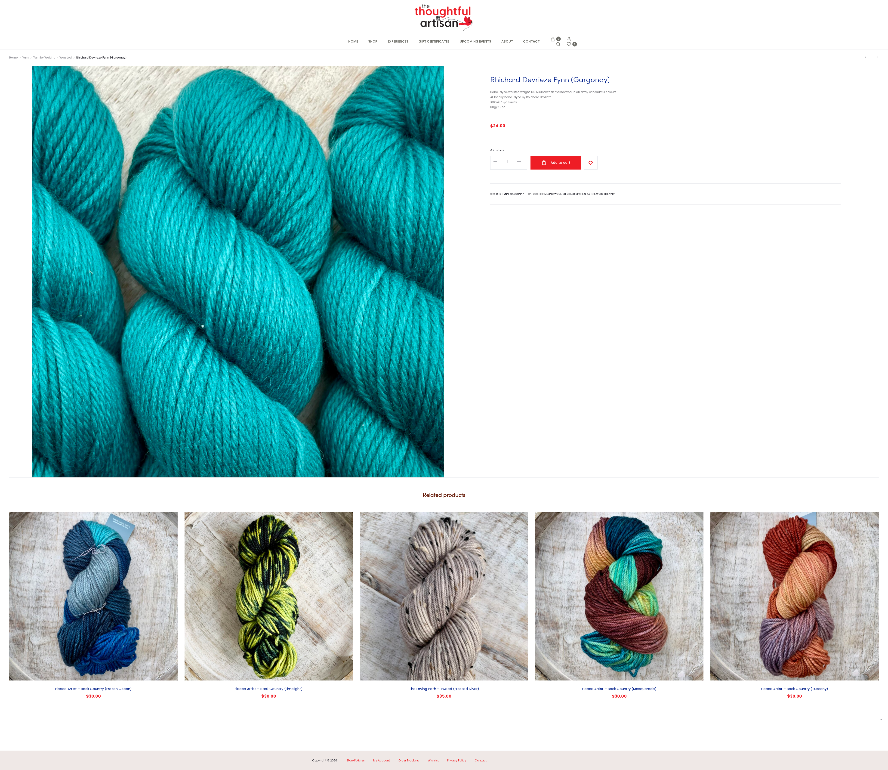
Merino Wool (552, 194)
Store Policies (355, 760)
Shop (372, 41)
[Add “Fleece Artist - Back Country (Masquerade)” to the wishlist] (697, 518)
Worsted (65, 57)
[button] (495, 161)
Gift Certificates (434, 41)
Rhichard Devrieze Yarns (579, 194)
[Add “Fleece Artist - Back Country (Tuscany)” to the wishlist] (873, 518)
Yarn (25, 57)
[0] (552, 38)
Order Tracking (408, 760)
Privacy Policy (456, 760)
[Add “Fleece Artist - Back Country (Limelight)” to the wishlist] (347, 518)
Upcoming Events (475, 41)
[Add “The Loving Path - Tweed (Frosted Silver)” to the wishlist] (522, 518)
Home (353, 41)
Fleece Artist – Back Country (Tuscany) (794, 688)
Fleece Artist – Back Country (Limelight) (269, 688)
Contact (531, 41)
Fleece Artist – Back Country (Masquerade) (619, 688)
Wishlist (433, 760)
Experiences (398, 41)
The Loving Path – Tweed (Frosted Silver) (444, 688)
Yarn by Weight (44, 57)
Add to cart (560, 162)
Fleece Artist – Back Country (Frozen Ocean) (93, 688)
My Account (381, 760)
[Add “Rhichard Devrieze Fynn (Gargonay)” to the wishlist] (591, 163)
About (507, 41)
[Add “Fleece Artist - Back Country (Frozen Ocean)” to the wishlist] (172, 518)
